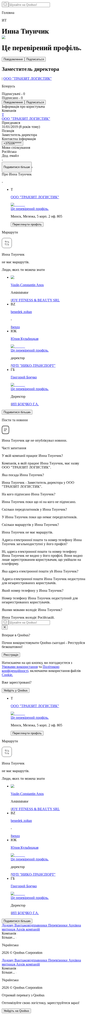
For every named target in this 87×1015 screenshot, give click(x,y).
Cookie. (7, 675)
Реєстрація (11, 655)
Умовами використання (20, 667)
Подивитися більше (17, 412)
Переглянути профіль (27, 224)
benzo (15, 327)
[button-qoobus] (5, 627)
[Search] (5, 4)
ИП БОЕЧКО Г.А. (25, 404)
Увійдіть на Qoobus (16, 1011)
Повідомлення (13, 59)
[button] (43, 945)
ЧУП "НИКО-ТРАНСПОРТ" (33, 365)
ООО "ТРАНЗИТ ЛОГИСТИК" (27, 78)
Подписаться (35, 59)
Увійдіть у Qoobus (16, 690)
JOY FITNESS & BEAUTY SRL (35, 300)
